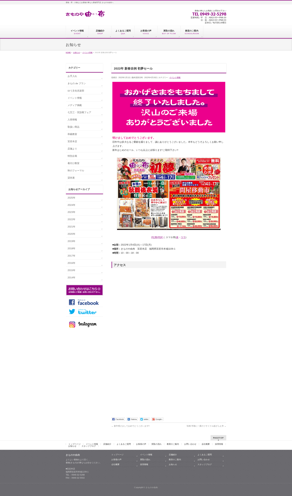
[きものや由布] (85, 13)
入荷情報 (72, 119)
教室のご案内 (173, 444)
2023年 (71, 212)
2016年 (71, 263)
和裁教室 (72, 134)
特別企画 (72, 156)
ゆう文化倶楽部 (76, 90)
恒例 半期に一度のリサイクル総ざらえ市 (206, 426)
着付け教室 (73, 163)
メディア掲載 (75, 105)
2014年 (71, 277)
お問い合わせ (190, 444)
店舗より (72, 148)
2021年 (71, 226)
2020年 (71, 234)
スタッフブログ (89, 446)
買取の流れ (156, 444)
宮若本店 (72, 141)
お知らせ (72, 446)
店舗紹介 (107, 444)
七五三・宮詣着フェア (79, 112)
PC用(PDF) (157, 237)
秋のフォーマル (76, 170)
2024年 (71, 205)
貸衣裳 (71, 177)
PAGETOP (218, 438)
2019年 (71, 241)
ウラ (183, 237)
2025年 (71, 197)
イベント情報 (174, 77)
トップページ (74, 444)
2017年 (71, 255)
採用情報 (219, 444)
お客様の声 (141, 444)
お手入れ (72, 76)
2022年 (71, 219)
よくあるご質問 (124, 444)
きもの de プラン (77, 83)
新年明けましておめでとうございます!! (130, 426)
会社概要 (206, 444)
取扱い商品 (73, 126)
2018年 (71, 248)
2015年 (71, 270)
